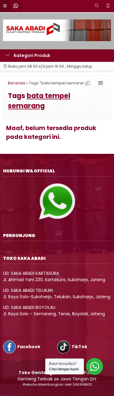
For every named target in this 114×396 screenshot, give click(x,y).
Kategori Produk (31, 55)
